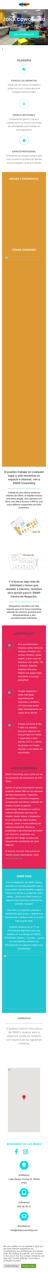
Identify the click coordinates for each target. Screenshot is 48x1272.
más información (24, 34)
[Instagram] (25, 1153)
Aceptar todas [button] (28, 1266)
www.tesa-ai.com (14, 858)
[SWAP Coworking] (24, 4)
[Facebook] (16, 1153)
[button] (3, 4)
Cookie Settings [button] (11, 1266)
